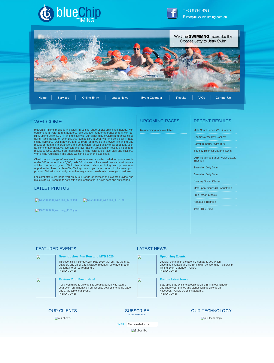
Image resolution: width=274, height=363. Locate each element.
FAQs (201, 97)
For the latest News (174, 279)
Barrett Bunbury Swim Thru (209, 143)
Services (63, 97)
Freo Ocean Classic (205, 195)
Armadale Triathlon (205, 201)
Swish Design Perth (177, 354)
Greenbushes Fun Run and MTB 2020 (86, 256)
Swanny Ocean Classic (207, 181)
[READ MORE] (67, 270)
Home (43, 97)
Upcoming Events (173, 256)
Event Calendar (151, 97)
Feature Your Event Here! (77, 279)
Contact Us (223, 97)
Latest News (120, 97)
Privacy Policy (133, 354)
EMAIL (121, 324)
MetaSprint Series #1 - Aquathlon (213, 188)
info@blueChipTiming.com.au (206, 17)
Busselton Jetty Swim (206, 167)
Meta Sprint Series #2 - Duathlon (213, 130)
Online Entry (90, 97)
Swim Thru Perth (203, 208)
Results (181, 97)
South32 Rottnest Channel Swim (213, 150)
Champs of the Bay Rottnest (210, 137)
